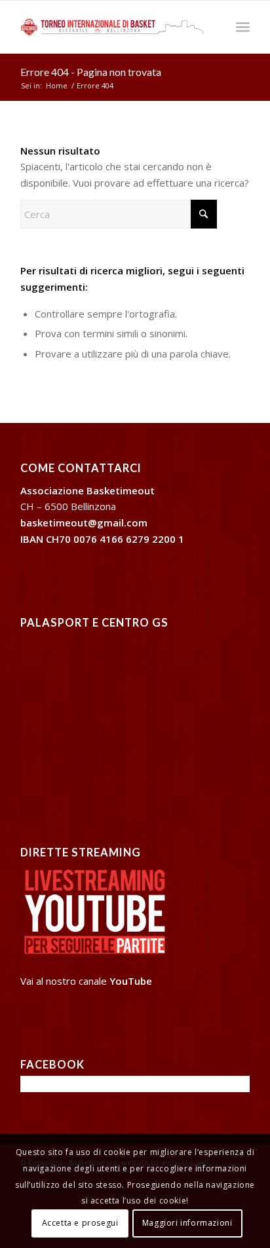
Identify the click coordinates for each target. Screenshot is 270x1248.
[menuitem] (243, 27)
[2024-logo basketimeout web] (112, 27)
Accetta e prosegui (80, 1222)
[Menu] (243, 27)
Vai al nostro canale (86, 980)
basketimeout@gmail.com (83, 522)
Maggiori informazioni (187, 1222)
